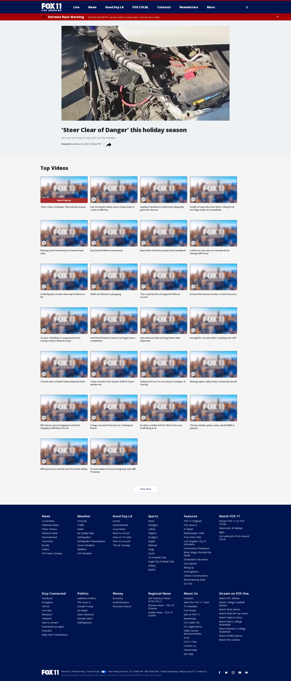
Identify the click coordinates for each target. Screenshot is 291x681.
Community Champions (196, 548)
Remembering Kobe (194, 579)
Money (118, 593)
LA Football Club (157, 557)
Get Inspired (190, 563)
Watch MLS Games (229, 639)
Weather (83, 516)
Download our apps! (53, 626)
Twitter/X (47, 618)
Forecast (82, 521)
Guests (116, 521)
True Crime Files (192, 537)
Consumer (47, 541)
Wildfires (82, 549)
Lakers (151, 529)
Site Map (188, 654)
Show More (145, 489)
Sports (153, 516)
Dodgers (153, 537)
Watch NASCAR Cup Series (233, 613)
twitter (226, 672)
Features (190, 516)
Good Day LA (122, 516)
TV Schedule (190, 606)
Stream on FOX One (234, 593)
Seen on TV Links (122, 537)
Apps (221, 532)
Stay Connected (54, 593)
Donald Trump (85, 606)
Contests (188, 598)
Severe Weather (86, 545)
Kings (151, 549)
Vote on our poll (121, 541)
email (246, 672)
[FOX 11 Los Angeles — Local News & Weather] (53, 7)
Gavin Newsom (85, 614)
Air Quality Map (85, 533)
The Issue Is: (190, 525)
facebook (219, 672)
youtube (240, 672)
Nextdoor (47, 614)
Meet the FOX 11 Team (196, 602)
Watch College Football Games (231, 604)
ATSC (187, 637)
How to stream (50, 622)
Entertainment (49, 537)
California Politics (86, 598)
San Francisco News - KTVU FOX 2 (160, 600)
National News (50, 533)
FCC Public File (192, 622)
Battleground (84, 622)
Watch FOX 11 (229, 516)
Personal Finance (122, 606)
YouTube (47, 610)
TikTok (45, 606)
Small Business (121, 602)
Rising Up (189, 567)
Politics (46, 549)
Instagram (47, 602)
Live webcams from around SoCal (234, 538)
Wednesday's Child (194, 533)
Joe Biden (82, 610)
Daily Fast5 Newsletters (55, 634)
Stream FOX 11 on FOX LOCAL (231, 522)
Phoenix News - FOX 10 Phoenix (161, 607)
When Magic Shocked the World (197, 554)
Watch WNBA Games (230, 635)
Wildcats (152, 545)
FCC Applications (193, 626)
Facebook (47, 598)
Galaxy (151, 565)
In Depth (188, 529)
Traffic (80, 525)
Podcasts (47, 630)
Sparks (151, 569)
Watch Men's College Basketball (230, 623)
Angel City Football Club (161, 561)
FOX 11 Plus (190, 641)
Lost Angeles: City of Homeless (195, 543)
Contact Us (190, 645)
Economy (118, 598)
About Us (191, 593)
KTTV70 (188, 583)
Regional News (159, 593)
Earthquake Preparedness (91, 541)
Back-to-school (121, 533)
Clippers (152, 533)
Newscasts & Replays (231, 528)
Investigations (191, 571)
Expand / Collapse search (247, 7)
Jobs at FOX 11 (192, 614)
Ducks (151, 553)
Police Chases (49, 529)
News (46, 516)
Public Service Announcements (193, 632)
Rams (151, 521)
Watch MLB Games (229, 609)
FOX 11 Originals (193, 521)
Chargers (153, 525)
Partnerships (190, 649)
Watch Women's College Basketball (232, 630)
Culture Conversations (196, 575)
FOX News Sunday (52, 553)
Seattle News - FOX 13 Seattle (160, 614)
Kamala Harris (85, 618)
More (211, 7)
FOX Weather (84, 553)
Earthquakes (84, 537)
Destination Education (196, 559)
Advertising (190, 618)
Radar (80, 529)
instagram (233, 672)
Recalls (45, 545)
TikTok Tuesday (121, 545)
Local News (48, 521)
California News (50, 525)
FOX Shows (190, 610)
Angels (151, 541)
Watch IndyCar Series (230, 617)
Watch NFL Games (229, 598)
